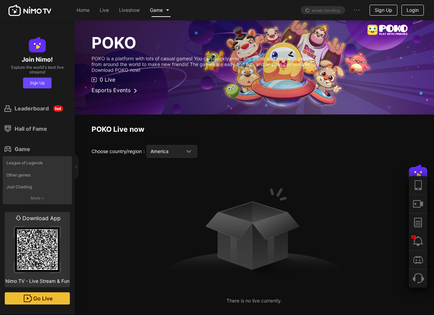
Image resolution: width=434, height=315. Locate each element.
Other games (18, 174)
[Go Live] (418, 203)
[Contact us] (418, 278)
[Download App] (418, 185)
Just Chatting (19, 186)
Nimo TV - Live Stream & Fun (37, 249)
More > (37, 198)
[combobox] (171, 151)
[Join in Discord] (418, 259)
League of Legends (24, 162)
